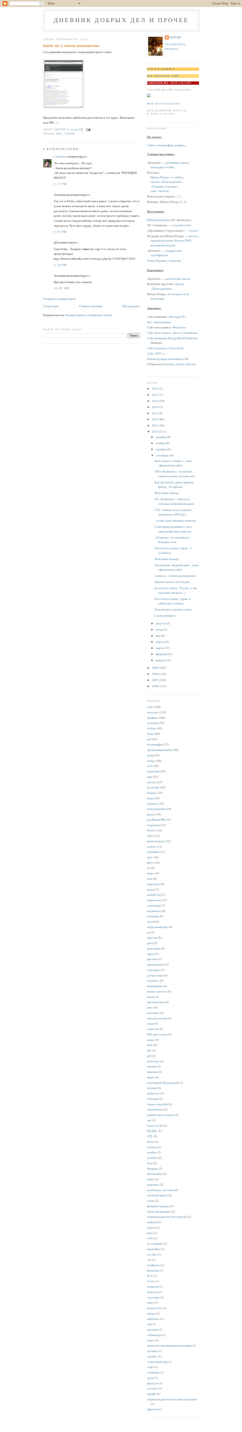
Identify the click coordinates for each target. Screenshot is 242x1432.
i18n (150, 1238)
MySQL (152, 1131)
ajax (149, 857)
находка (152, 1329)
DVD (188, 240)
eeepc (150, 1040)
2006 (155, 686)
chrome (151, 1147)
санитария (154, 905)
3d (148, 868)
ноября (161, 443)
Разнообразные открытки (164, 260)
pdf (149, 1056)
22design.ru (157, 83)
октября (161, 449)
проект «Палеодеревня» (166, 182)
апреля (160, 642)
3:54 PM (60, 232)
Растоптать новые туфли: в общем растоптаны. (172, 601)
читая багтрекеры (159, 1211)
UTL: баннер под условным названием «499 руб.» (173, 512)
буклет (194, 230)
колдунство (154, 1308)
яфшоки (152, 1409)
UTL (150, 1136)
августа (161, 623)
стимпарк (153, 1372)
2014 (155, 407)
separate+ (153, 980)
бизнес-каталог (157, 991)
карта (150, 954)
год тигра (153, 1297)
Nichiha (169, 364)
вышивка (153, 852)
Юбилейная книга (158, 220)
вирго (151, 1077)
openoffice (153, 1249)
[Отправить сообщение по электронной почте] (88, 129)
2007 (155, 680)
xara (149, 878)
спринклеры (155, 1109)
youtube (152, 1158)
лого (150, 766)
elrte (150, 1233)
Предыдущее (131, 306)
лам (149, 1324)
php (149, 777)
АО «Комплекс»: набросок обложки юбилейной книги (174, 501)
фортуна (152, 1383)
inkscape (152, 712)
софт (150, 1367)
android (152, 1222)
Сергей (175, 37)
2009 (155, 668)
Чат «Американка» (159, 322)
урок (150, 1378)
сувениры (153, 970)
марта (160, 648)
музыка (152, 1088)
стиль (150, 1200)
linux (150, 734)
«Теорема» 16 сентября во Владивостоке (172, 539)
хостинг (152, 1388)
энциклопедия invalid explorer (167, 1216)
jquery (151, 814)
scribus (151, 846)
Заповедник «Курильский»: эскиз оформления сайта (177, 567)
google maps (155, 975)
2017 (155, 395)
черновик (153, 771)
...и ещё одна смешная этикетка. (176, 520)
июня (160, 629)
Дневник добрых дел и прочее (121, 20)
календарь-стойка (162, 167)
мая (158, 635)
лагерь (151, 1313)
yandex (151, 1152)
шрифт (151, 1394)
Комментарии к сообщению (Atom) (89, 315)
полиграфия (165, 145)
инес (150, 1007)
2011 (155, 425)
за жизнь (152, 723)
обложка (152, 1099)
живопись (153, 884)
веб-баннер (154, 1174)
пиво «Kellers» (160, 191)
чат (149, 1120)
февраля (161, 654)
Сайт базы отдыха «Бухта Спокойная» (172, 333)
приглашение (155, 964)
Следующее (51, 306)
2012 (155, 419)
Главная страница (90, 306)
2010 (155, 431)
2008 (155, 674)
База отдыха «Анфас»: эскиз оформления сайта (173, 463)
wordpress (153, 1265)
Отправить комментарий (59, 299)
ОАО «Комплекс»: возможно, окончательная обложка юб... (175, 473)
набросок (153, 1093)
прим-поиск (155, 900)
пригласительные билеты (167, 240)
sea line (152, 1254)
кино (150, 1302)
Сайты (151, 145)
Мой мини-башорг (167, 493)
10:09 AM (61, 288)
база (150, 1163)
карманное (154, 911)
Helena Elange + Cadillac (167, 177)
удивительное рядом (160, 1115)
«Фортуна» (178, 327)
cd (148, 932)
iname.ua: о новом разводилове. (175, 576)
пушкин (152, 1351)
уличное (152, 803)
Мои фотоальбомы (163, 103)
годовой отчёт (181, 225)
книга (150, 1179)
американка (154, 986)
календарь (153, 948)
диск (150, 943)
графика (179, 145)
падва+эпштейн (157, 1104)
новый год (154, 894)
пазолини (153, 1013)
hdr (149, 1050)
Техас (151, 1281)
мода (150, 798)
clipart (151, 1227)
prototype (153, 1061)
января (160, 660)
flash (150, 1045)
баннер (151, 793)
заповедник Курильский (163, 1082)
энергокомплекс (157, 927)
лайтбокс (153, 1319)
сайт (150, 707)
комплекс (153, 1184)
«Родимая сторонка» (164, 186)
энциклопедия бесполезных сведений (172, 1399)
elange (151, 760)
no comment (155, 1243)
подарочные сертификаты (166, 252)
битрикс (152, 1168)
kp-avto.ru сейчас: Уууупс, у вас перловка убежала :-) (176, 590)
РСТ (150, 1276)
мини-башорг (156, 841)
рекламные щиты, (177, 162)
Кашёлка (153, 1270)
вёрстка (152, 937)
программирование (160, 750)
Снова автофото (165, 615)
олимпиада (154, 1335)
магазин (152, 959)
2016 (155, 401)
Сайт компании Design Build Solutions (172, 338)
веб (59, 133)
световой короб (157, 1195)
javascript (153, 787)
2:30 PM (60, 265)
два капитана (155, 1002)
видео (151, 873)
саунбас (152, 1356)
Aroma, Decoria (186, 364)
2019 (155, 388)
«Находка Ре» (177, 316)
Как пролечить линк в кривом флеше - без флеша (174, 484)
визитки (152, 1072)
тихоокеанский (157, 1018)
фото (150, 862)
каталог (193, 236)
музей (151, 921)
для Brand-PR (156, 819)
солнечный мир (157, 1362)
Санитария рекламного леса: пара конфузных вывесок (173, 528)
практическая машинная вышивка (169, 1345)
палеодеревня (156, 809)
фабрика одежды (158, 1206)
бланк (151, 997)
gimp (150, 755)
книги (151, 889)
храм (150, 1023)
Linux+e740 (155, 1125)
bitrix (150, 1141)
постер (151, 782)
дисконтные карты (178, 278)
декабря (161, 437)
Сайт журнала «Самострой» (166, 348)
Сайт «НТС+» (156, 353)
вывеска (152, 1292)
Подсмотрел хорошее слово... (174, 609)
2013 (155, 413)
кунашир (153, 916)
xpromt (151, 1066)
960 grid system (157, 1034)
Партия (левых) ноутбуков (172, 582)
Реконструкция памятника (164, 359)
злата (150, 835)
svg (149, 1259)
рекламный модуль (163, 245)
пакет (150, 1340)
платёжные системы (160, 1190)
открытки (153, 825)
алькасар (153, 1286)
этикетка (153, 1029)
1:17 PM (60, 184)
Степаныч (60, 156)
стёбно (69, 133)
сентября (162, 455)
